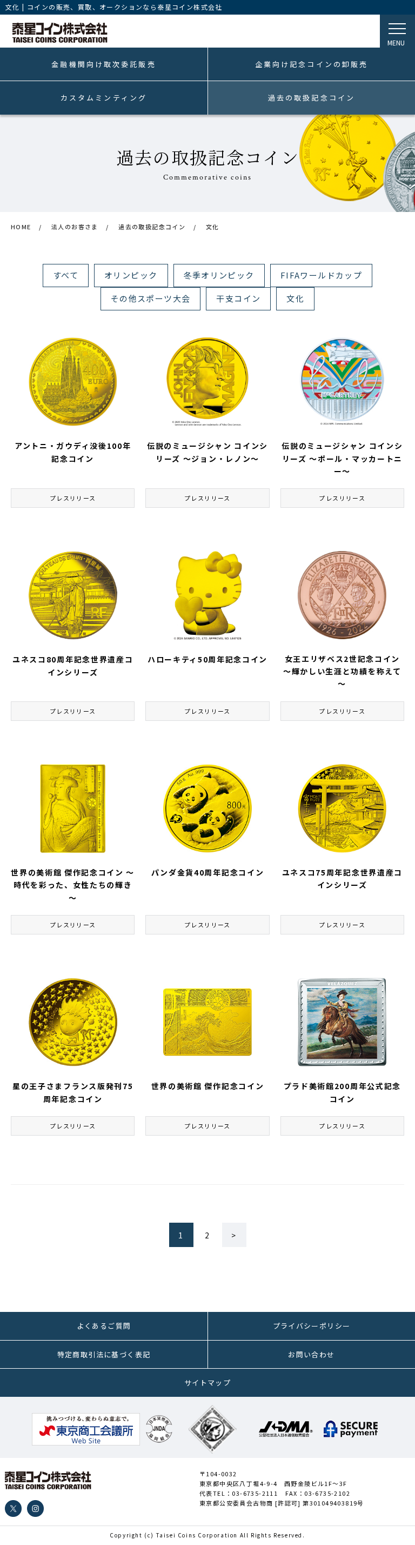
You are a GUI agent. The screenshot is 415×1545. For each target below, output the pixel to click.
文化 (295, 298)
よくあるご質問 (104, 1326)
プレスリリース (73, 498)
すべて (65, 275)
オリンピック (130, 275)
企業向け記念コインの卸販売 (312, 64)
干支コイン (238, 298)
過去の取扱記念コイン (311, 97)
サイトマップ (207, 1382)
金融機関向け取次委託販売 (103, 64)
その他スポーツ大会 (151, 298)
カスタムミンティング (104, 97)
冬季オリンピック (219, 275)
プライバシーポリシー (312, 1326)
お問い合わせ (311, 1354)
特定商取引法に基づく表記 (104, 1354)
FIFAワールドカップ (321, 275)
